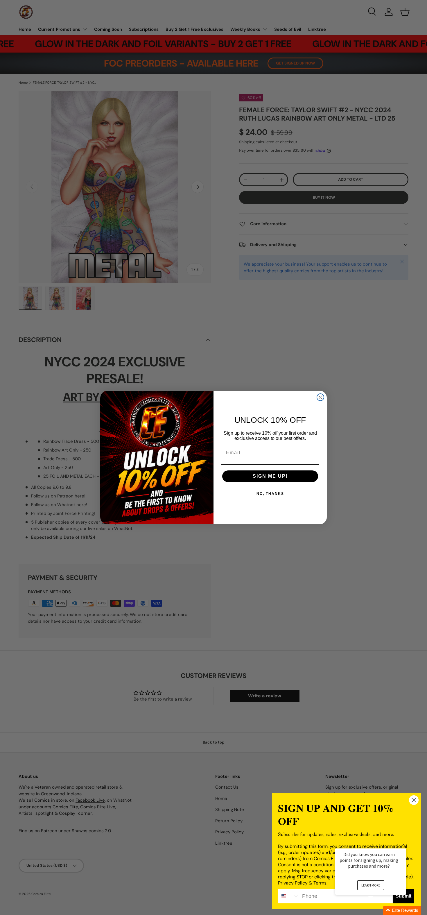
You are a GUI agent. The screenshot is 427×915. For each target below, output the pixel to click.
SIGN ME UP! (270, 476)
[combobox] (288, 896)
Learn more (370, 885)
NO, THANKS (270, 494)
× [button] (403, 844)
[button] (377, 910)
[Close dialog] (320, 397)
